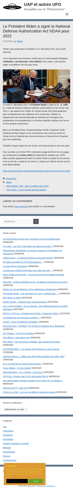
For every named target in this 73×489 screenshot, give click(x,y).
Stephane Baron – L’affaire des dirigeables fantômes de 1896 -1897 (34, 356)
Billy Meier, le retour (12, 298)
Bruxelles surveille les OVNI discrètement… (23, 262)
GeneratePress (50, 486)
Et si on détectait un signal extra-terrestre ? (22, 364)
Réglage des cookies (17, 481)
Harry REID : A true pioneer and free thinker (26, 190)
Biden (9, 182)
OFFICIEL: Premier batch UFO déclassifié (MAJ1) (26, 376)
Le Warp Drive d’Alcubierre (15, 266)
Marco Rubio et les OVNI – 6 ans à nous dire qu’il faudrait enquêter (33, 274)
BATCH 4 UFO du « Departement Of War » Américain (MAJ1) (31, 313)
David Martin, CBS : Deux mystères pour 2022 (27, 186)
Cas (5, 426)
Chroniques (8, 431)
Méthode (7, 447)
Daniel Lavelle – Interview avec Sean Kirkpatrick (25, 302)
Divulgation (11, 178)
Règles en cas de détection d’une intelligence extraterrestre (30, 289)
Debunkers (8, 435)
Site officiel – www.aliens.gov (16, 337)
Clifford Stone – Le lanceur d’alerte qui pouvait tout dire (28, 258)
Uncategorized (9, 460)
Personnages (9, 452)
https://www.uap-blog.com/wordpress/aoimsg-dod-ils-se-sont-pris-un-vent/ (36, 171)
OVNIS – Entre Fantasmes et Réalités (20, 322)
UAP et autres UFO (42, 4)
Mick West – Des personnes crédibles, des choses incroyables (31, 342)
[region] (25, 474)
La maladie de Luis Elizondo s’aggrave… (21, 317)
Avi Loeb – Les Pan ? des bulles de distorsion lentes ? (27, 246)
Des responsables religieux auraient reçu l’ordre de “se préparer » (33, 380)
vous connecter (21, 206)
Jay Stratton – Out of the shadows (18, 333)
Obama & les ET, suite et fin (15, 388)
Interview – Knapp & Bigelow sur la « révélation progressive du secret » (35, 282)
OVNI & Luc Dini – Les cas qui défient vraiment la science (29, 392)
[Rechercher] (36, 221)
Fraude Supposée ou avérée (16, 443)
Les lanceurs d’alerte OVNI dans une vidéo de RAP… (27, 270)
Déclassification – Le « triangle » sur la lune (23, 372)
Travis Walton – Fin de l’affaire (17, 368)
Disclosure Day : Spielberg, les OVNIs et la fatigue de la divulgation (34, 326)
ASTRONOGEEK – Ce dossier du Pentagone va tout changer (31, 349)
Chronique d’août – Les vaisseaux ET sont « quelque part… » (31, 293)
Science (6, 456)
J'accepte (36, 481)
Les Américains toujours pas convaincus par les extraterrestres (31, 239)
